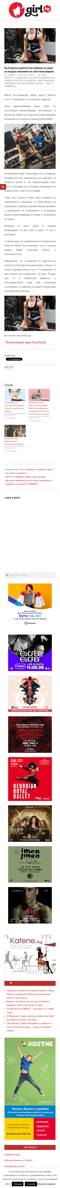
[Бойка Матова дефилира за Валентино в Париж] (15, 431)
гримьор (9, 80)
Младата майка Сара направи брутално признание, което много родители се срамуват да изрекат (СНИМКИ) (28, 480)
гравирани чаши (12, 1154)
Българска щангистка (42, 78)
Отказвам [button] (31, 1184)
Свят (43, 75)
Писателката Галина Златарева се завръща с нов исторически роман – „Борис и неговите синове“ (29, 1027)
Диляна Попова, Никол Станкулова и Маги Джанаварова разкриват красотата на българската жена (39, 408)
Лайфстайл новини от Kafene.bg (31, 983)
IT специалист (21, 78)
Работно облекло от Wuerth (18, 1160)
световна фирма (25, 83)
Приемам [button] (18, 1184)
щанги (39, 83)
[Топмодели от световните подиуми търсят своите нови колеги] (15, 395)
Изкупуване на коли (14, 1166)
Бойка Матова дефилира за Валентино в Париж (13, 441)
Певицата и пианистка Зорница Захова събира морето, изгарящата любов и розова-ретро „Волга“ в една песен (30, 994)
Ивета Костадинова (26, 80)
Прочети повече (46, 1184)
